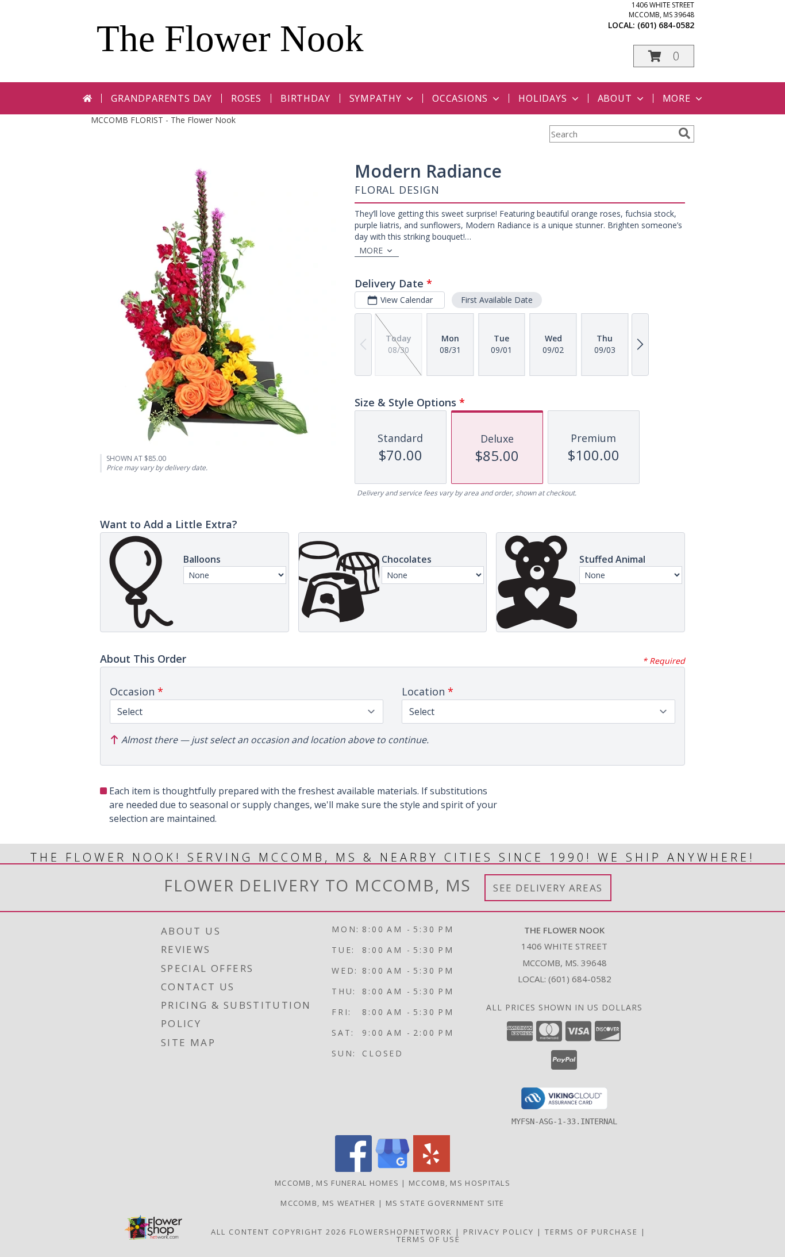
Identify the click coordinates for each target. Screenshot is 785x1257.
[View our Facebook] (353, 1168)
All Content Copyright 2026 (279, 1232)
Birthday (305, 98)
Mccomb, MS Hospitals (459, 1183)
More (677, 98)
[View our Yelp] (431, 1168)
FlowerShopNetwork (400, 1232)
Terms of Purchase (591, 1232)
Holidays (542, 98)
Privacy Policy (498, 1232)
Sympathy (375, 98)
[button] (663, 56)
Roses (246, 98)
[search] (684, 133)
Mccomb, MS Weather (327, 1203)
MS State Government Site (445, 1203)
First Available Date (497, 299)
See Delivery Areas (548, 887)
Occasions (460, 98)
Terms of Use (428, 1239)
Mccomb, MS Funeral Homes (337, 1183)
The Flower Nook (230, 38)
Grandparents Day (161, 98)
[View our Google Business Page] (392, 1168)
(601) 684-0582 (665, 25)
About (615, 98)
